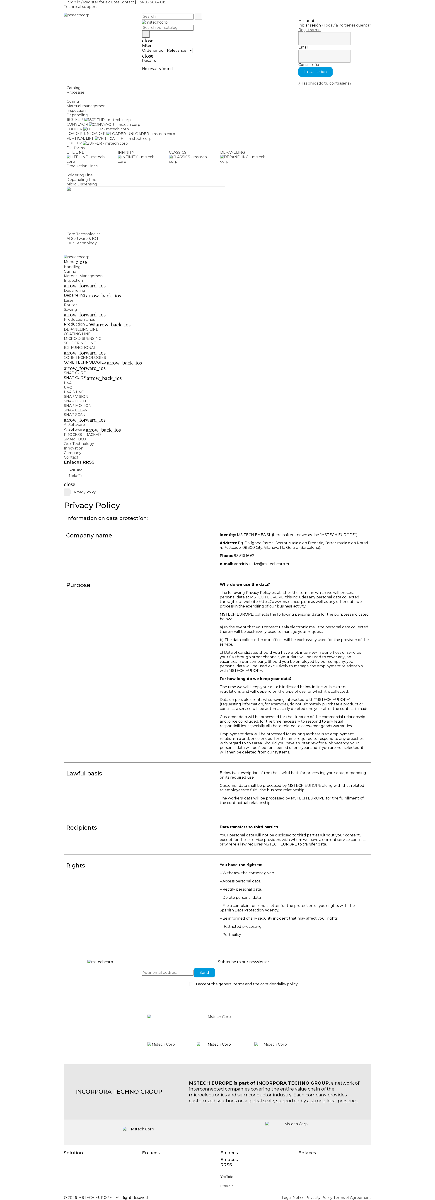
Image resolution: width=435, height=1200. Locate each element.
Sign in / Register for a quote (94, 2)
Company (72, 453)
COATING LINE (77, 334)
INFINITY (126, 152)
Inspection (76, 110)
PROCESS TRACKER (82, 434)
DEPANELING (232, 152)
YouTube (75, 470)
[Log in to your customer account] (334, 16)
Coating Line (78, 170)
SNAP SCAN (74, 415)
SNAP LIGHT (75, 401)
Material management (87, 106)
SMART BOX (75, 439)
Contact (127, 2)
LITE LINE (75, 152)
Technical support (80, 7)
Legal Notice (293, 1197)
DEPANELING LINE (81, 329)
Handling (75, 97)
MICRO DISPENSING (83, 338)
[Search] (198, 16)
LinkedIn (75, 476)
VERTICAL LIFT (80, 138)
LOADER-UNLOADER (86, 133)
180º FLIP (75, 119)
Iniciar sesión (315, 72)
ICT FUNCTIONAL (80, 347)
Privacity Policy (319, 1197)
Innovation (73, 448)
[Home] (67, 492)
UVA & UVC (74, 392)
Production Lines (79, 319)
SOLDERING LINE (80, 343)
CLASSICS (177, 152)
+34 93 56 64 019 (151, 2)
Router (70, 305)
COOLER (74, 129)
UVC (68, 387)
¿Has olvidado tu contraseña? (324, 83)
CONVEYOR (77, 124)
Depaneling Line (81, 179)
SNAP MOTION (78, 405)
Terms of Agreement (352, 1197)
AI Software (74, 425)
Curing (73, 101)
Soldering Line (80, 175)
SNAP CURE (75, 373)
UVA (68, 383)
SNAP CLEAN (76, 410)
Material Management (84, 276)
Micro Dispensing (82, 184)
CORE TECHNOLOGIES (85, 357)
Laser (68, 300)
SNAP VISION (76, 396)
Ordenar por (153, 50)
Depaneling (77, 115)
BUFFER (74, 143)
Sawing (70, 309)
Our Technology (79, 444)
